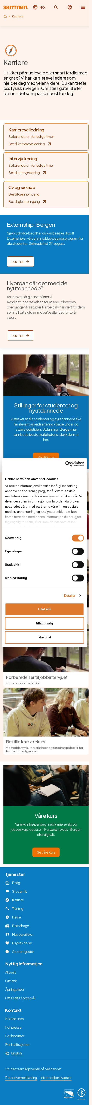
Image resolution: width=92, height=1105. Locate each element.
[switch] (78, 551)
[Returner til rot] (5, 16)
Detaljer (70, 595)
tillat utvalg (44, 623)
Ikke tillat (44, 637)
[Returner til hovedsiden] (15, 7)
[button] (56, 7)
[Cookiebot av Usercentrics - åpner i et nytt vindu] (65, 464)
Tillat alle (44, 609)
